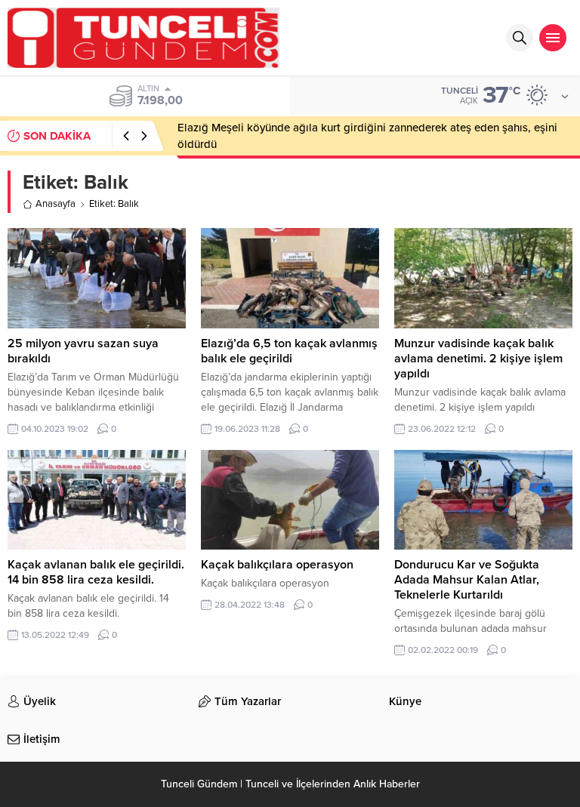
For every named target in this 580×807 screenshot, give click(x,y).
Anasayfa (55, 204)
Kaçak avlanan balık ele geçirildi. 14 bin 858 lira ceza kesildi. (96, 572)
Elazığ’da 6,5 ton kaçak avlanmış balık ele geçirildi (289, 351)
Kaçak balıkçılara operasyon (277, 564)
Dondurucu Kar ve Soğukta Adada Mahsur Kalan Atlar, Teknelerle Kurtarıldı (466, 579)
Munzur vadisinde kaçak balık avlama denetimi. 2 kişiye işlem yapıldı (478, 358)
